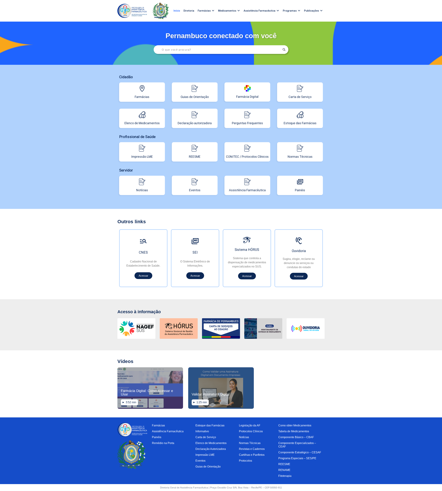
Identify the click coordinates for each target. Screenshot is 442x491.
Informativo (202, 431)
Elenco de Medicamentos (211, 443)
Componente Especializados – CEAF (297, 445)
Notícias (244, 437)
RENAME (284, 470)
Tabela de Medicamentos (293, 431)
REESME (284, 464)
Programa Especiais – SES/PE (297, 458)
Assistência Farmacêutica (168, 431)
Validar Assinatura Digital (210, 394)
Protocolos (245, 460)
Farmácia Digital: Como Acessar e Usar (147, 392)
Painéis (156, 437)
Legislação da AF (249, 425)
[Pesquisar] (284, 49)
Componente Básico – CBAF (296, 437)
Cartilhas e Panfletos (252, 454)
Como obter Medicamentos (294, 425)
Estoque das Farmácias (209, 425)
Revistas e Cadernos (252, 448)
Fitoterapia (284, 475)
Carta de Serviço (205, 437)
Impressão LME (205, 454)
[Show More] (179, 337)
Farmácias (158, 425)
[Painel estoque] (263, 337)
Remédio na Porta (163, 443)
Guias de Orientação (208, 466)
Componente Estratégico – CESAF (299, 452)
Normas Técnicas (250, 443)
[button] (206, 11)
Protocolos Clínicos (251, 431)
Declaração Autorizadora (210, 448)
